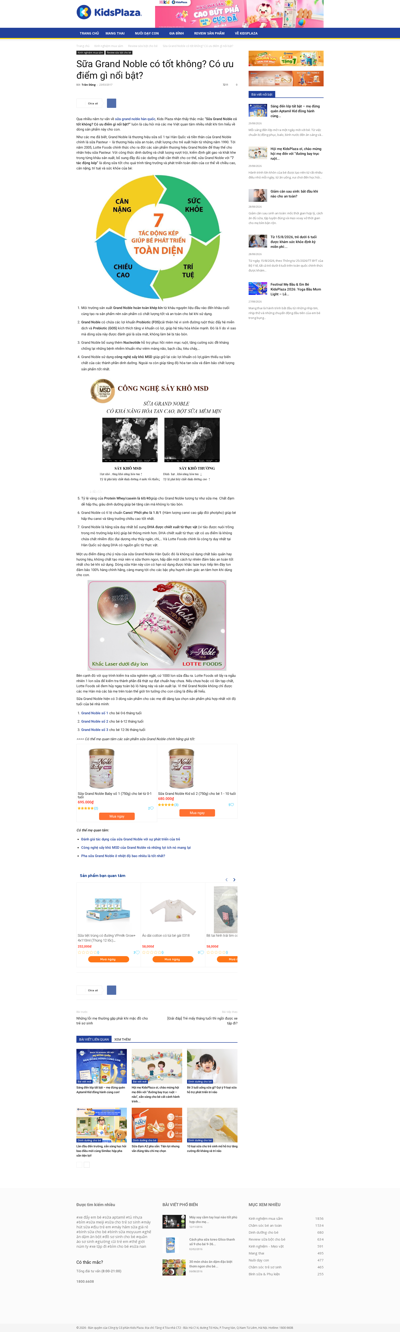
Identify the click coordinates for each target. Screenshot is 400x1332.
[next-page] (87, 1165)
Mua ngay (116, 816)
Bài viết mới (84, 1081)
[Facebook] (111, 103)
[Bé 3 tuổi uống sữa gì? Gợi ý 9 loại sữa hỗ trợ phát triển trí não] (212, 1066)
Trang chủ (82, 46)
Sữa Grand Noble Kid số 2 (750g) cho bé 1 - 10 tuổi (197, 794)
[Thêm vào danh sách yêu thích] (151, 808)
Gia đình (176, 33)
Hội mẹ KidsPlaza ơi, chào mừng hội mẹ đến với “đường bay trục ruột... (296, 154)
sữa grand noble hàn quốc (135, 119)
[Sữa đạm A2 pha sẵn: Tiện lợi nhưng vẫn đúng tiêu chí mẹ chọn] (157, 1125)
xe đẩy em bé (90, 1217)
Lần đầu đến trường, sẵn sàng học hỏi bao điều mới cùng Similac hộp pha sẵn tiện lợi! (101, 1151)
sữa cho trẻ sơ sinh (123, 1222)
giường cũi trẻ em (112, 1241)
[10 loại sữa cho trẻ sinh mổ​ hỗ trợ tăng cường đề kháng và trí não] (212, 1125)
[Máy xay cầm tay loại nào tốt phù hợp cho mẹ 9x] (174, 1222)
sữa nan (139, 1246)
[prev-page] (79, 1165)
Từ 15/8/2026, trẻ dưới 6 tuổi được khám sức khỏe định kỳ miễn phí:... (294, 242)
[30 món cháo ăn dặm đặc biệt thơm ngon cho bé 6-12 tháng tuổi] (174, 1267)
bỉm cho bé (119, 1246)
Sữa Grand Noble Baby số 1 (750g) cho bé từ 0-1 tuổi (115, 795)
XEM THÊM (122, 1039)
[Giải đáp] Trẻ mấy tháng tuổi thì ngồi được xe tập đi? (202, 1020)
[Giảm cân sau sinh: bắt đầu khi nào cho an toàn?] (258, 195)
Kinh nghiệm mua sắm (108, 46)
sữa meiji (96, 1222)
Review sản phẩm (209, 33)
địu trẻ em (102, 1226)
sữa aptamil (115, 1217)
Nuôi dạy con (147, 33)
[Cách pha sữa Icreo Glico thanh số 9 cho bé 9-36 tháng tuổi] (170, 1245)
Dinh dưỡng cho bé (200, 1081)
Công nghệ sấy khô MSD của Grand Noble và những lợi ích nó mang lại (136, 847)
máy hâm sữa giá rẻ (131, 1226)
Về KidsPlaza (246, 33)
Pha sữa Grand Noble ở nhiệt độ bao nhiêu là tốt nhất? (123, 856)
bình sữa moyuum (125, 1231)
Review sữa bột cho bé (143, 46)
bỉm (82, 1222)
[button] (318, 33)
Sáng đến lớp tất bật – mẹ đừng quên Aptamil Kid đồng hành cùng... (295, 111)
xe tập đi (99, 1246)
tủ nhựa (135, 1217)
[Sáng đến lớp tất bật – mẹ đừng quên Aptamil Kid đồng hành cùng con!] (101, 1066)
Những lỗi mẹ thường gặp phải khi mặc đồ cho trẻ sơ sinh (112, 1020)
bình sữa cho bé (92, 1231)
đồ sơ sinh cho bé (120, 1236)
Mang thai (115, 33)
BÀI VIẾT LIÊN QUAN (94, 1039)
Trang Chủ (89, 33)
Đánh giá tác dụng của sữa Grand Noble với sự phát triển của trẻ (130, 839)
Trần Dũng (88, 84)
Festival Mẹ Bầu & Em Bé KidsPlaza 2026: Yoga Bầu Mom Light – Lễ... (296, 289)
